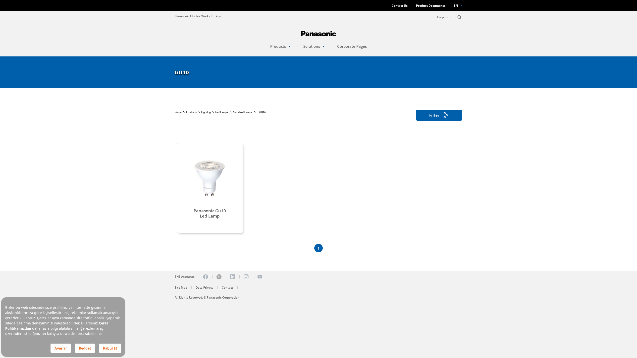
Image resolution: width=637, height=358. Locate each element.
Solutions (311, 46)
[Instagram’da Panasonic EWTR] (246, 276)
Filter (434, 115)
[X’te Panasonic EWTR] (218, 276)
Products (278, 46)
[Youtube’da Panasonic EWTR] (259, 276)
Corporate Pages (352, 46)
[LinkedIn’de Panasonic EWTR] (232, 276)
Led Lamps (221, 112)
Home (178, 112)
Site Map (181, 287)
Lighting (206, 112)
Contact (227, 287)
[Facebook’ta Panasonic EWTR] (205, 276)
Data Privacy (204, 287)
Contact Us (400, 5)
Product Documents (430, 5)
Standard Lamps (243, 112)
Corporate (444, 17)
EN (456, 5)
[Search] (459, 17)
